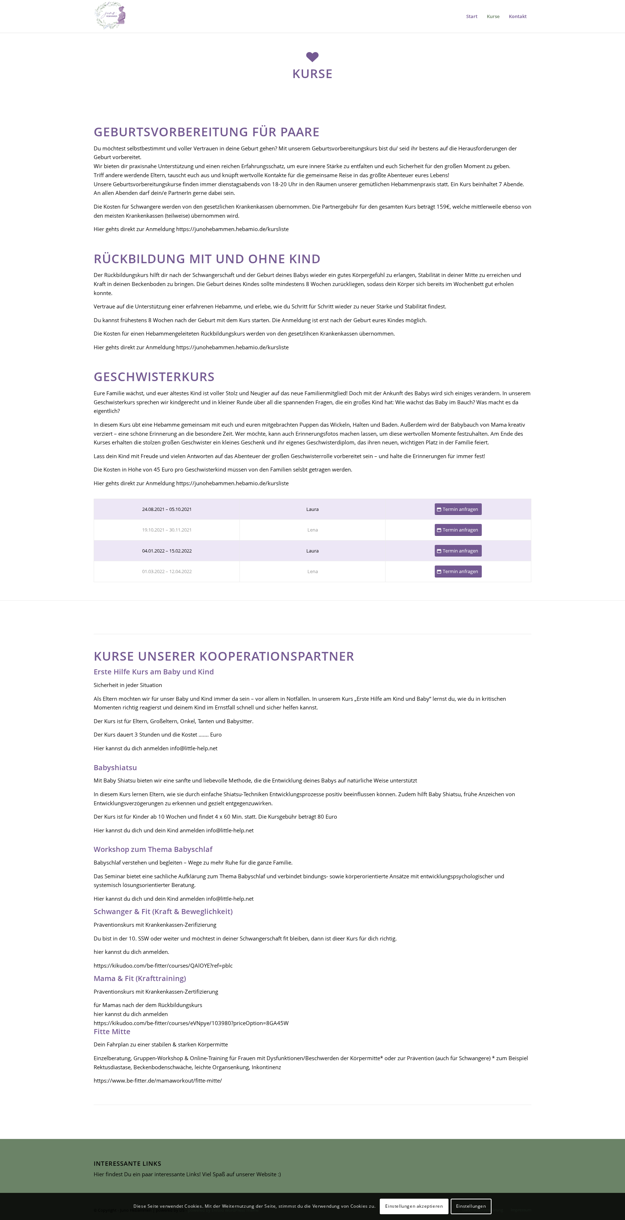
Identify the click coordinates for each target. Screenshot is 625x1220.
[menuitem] (472, 16)
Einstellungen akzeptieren (414, 1206)
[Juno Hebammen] (110, 16)
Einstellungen (471, 1206)
